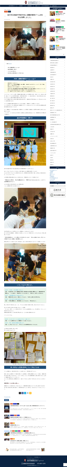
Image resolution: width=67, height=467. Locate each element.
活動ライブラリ (52, 174)
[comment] (30, 393)
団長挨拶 (20, 5)
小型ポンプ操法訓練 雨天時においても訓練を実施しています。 (60, 39)
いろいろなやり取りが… (12, 71)
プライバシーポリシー (30, 457)
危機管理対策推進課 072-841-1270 (34, 463)
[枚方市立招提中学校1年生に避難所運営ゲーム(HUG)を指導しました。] (25, 393)
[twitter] (20, 393)
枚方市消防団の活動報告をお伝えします (33, 459)
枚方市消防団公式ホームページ (35, 3)
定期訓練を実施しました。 (15, 425)
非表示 (10, 63)
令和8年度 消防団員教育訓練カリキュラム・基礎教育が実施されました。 (60, 48)
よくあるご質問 (52, 179)
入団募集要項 (29, 5)
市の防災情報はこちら (37, 457)
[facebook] (22, 393)
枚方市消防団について (12, 5)
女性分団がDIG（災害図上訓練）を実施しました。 (19, 440)
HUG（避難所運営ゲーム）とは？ (14, 67)
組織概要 (51, 171)
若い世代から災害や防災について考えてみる (16, 73)
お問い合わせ (54, 5)
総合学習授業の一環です (12, 69)
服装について (37, 5)
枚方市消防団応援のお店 (46, 5)
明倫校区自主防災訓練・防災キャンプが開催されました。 (21, 417)
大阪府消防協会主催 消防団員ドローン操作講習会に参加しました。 (23, 432)
